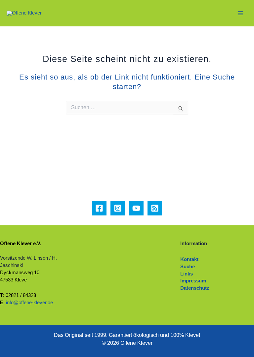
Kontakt (189, 259)
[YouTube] (136, 208)
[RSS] (155, 208)
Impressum (193, 280)
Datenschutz (194, 288)
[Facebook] (99, 208)
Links (186, 273)
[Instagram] (117, 208)
